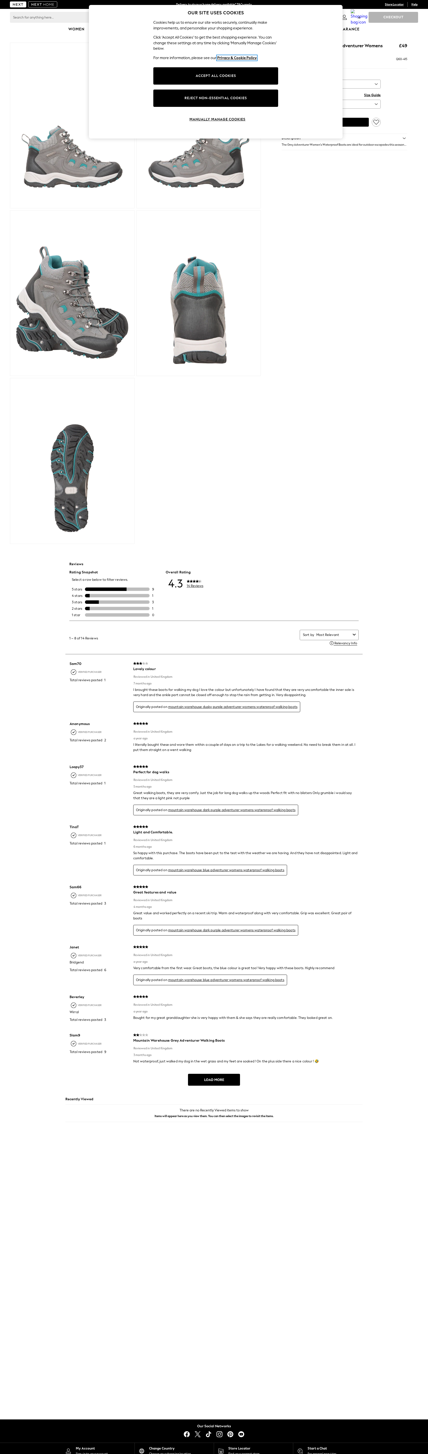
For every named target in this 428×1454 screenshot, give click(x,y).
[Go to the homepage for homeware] (42, 4)
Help (414, 4)
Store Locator (394, 4)
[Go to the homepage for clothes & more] (18, 4)
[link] (344, 17)
